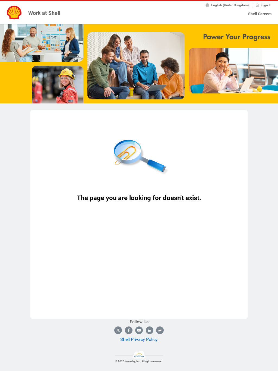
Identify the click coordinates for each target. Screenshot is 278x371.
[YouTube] (139, 330)
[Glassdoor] (160, 330)
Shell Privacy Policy (139, 339)
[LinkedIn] (149, 330)
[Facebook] (128, 330)
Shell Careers (259, 14)
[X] (118, 330)
